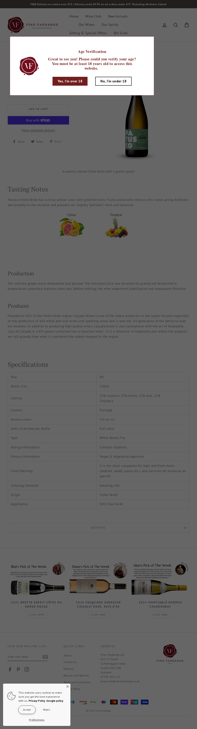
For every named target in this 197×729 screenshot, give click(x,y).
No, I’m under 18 (113, 81)
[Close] (67, 686)
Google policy (54, 700)
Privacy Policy (37, 700)
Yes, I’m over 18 (70, 81)
